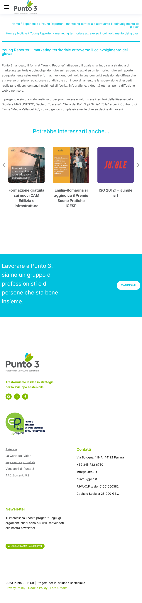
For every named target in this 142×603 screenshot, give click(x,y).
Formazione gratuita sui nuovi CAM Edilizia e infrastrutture (26, 198)
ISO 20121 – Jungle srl (115, 193)
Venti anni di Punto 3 (20, 468)
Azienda (11, 449)
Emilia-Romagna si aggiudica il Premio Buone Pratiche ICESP (71, 198)
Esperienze (30, 24)
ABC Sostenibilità (17, 475)
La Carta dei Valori (18, 456)
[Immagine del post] (26, 165)
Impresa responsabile (20, 462)
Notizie (22, 33)
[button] (3, 165)
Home (15, 24)
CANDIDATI (128, 285)
